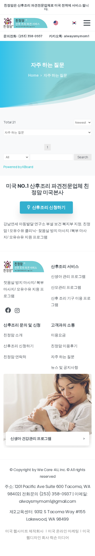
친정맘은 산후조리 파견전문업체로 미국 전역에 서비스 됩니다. (46, 7)
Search (82, 157)
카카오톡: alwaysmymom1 (69, 36)
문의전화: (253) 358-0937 (22, 36)
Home (33, 75)
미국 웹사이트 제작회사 (24, 531)
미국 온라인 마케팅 (64, 531)
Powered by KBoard (18, 167)
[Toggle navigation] (87, 23)
